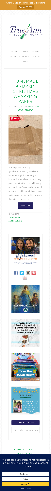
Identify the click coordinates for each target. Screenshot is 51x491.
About (33, 449)
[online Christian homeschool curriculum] (25, 312)
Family (11, 221)
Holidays (18, 221)
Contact (19, 449)
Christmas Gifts (15, 217)
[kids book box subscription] (25, 379)
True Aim (25, 31)
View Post (25, 205)
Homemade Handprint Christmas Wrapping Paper (25, 91)
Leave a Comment (25, 110)
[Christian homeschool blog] (25, 263)
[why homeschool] (25, 346)
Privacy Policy (25, 453)
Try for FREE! (25, 7)
